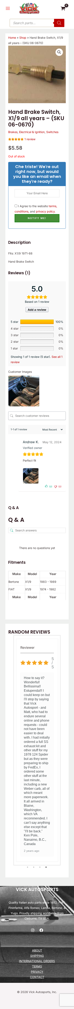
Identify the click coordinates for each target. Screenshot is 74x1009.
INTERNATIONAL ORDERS (37, 961)
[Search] (59, 23)
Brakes (12, 132)
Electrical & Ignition (32, 132)
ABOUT (37, 950)
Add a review (37, 309)
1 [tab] (28, 867)
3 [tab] (40, 867)
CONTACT (37, 977)
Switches (52, 132)
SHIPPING (37, 955)
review (29, 139)
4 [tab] (46, 867)
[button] (59, 52)
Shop (22, 37)
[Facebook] (41, 930)
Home (12, 37)
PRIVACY (37, 971)
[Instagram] (33, 930)
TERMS (37, 966)
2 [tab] (34, 867)
